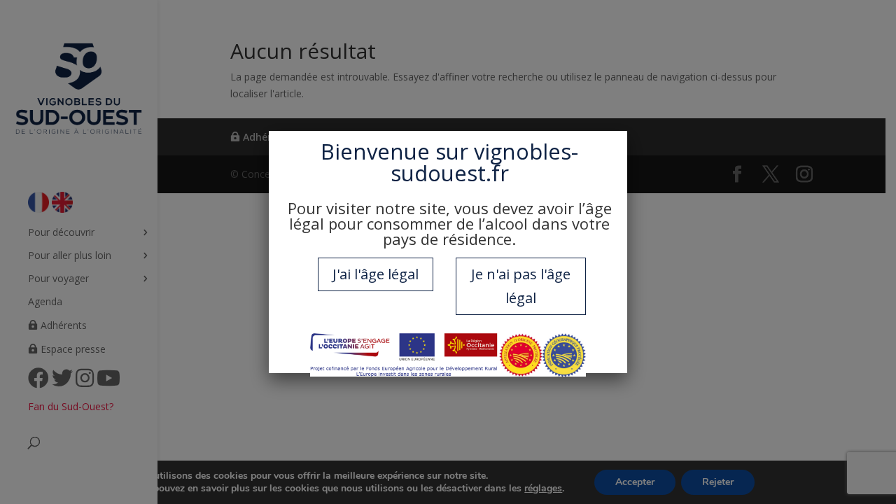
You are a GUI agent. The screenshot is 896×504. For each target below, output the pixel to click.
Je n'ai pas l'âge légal (520, 286)
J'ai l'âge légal (375, 274)
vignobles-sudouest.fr (485, 162)
